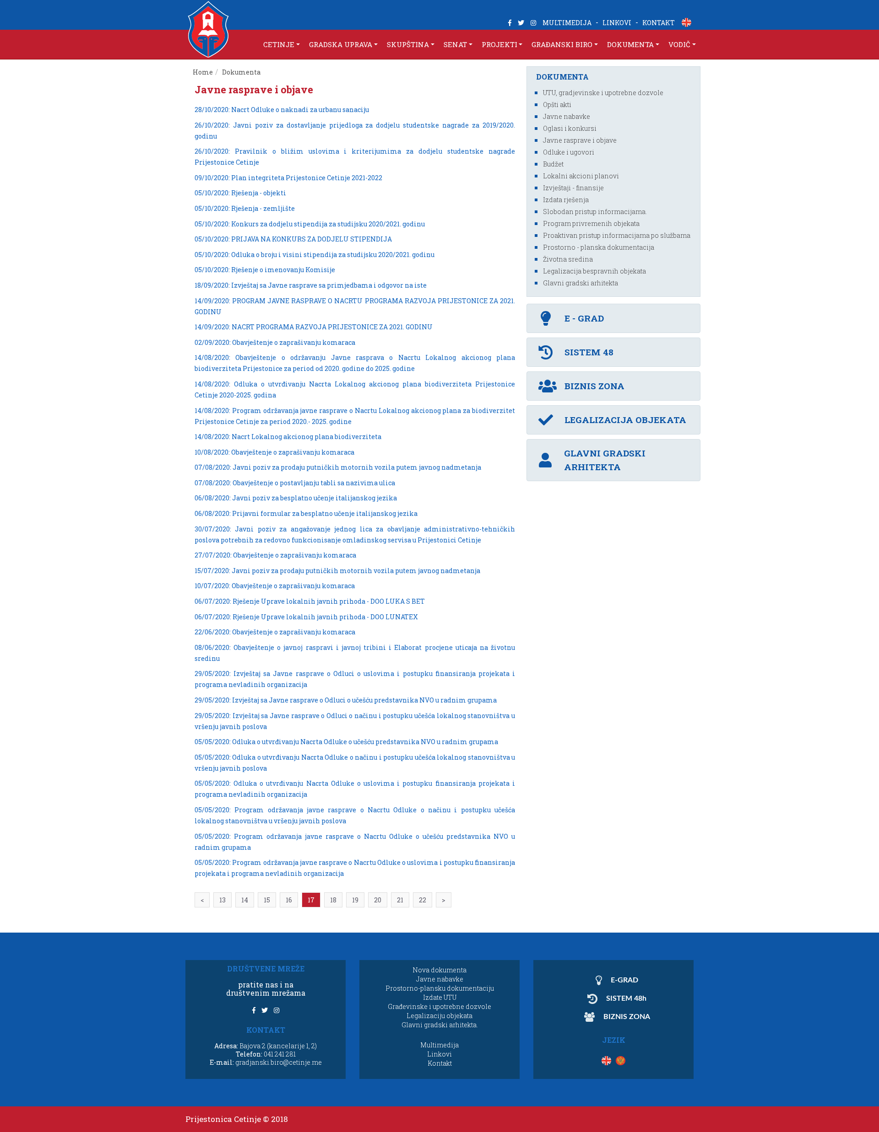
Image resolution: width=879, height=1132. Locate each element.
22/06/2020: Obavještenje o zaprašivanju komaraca (275, 632)
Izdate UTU (439, 997)
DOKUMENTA (630, 44)
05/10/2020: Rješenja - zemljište (245, 208)
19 (355, 900)
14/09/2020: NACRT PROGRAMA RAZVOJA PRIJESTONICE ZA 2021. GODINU (314, 326)
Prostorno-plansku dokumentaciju (439, 988)
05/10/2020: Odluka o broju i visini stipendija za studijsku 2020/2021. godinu (314, 254)
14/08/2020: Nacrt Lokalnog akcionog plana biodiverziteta (288, 436)
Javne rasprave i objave (580, 140)
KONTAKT (658, 22)
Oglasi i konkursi (570, 128)
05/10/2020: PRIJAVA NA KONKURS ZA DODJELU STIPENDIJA (293, 239)
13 (222, 900)
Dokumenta (242, 72)
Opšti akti (557, 104)
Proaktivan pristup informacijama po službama (616, 235)
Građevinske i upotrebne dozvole (439, 1006)
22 (422, 900)
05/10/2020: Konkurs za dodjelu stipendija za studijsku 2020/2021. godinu (310, 224)
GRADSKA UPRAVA (340, 44)
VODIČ (679, 44)
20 (377, 900)
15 (267, 900)
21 (400, 900)
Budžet (553, 164)
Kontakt (440, 1063)
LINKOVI (616, 22)
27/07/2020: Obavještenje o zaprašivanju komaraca (275, 555)
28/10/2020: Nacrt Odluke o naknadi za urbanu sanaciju (282, 109)
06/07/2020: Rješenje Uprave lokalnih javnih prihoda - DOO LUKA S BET (310, 601)
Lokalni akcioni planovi (581, 176)
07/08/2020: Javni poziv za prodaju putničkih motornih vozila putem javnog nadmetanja (338, 467)
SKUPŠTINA (408, 44)
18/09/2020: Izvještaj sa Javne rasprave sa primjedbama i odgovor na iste (311, 285)
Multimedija (439, 1045)
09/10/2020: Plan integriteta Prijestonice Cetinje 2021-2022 (288, 177)
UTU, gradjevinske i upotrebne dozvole (603, 92)
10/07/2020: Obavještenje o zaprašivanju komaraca (275, 585)
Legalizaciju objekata (439, 1015)
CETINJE (278, 44)
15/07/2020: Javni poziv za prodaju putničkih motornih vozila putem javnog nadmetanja (337, 570)
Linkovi (439, 1054)
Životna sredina (568, 259)
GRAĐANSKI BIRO (562, 44)
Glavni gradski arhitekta (580, 283)
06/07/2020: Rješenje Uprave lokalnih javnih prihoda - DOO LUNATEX (306, 616)
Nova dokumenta (439, 970)
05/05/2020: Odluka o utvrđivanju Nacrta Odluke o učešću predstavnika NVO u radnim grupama (346, 741)
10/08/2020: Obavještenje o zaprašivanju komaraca (274, 452)
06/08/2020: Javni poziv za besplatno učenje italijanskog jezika (296, 498)
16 (289, 900)
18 (333, 900)
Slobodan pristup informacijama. (595, 211)
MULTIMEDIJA (567, 22)
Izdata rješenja (566, 199)
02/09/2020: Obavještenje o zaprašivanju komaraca (275, 342)
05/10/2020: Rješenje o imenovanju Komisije (265, 269)
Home (203, 72)
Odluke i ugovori (568, 152)
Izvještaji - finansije (573, 187)
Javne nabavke (566, 116)
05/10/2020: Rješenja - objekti (240, 192)
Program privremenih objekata (591, 223)
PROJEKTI (499, 44)
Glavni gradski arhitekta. (440, 1024)
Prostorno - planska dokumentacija (598, 247)
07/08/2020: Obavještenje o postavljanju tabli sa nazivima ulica (295, 482)
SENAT (455, 44)
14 (244, 900)
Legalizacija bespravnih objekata (594, 271)
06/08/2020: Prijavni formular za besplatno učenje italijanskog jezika (306, 513)
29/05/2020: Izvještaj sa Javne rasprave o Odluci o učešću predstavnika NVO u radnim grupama (346, 700)
